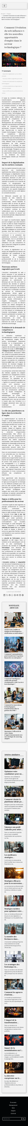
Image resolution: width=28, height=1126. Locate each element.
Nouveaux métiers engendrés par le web (12, 78)
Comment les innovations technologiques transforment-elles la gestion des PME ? (13, 707)
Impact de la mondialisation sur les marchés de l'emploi (13, 1050)
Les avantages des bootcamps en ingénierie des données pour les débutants (14, 968)
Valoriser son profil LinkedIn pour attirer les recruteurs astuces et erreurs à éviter (13, 831)
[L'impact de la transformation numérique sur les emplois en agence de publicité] (14, 1012)
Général (13, 1113)
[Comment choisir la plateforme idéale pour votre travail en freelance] (14, 791)
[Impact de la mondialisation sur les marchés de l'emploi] (14, 1040)
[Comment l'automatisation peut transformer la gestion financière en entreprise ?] (14, 644)
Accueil (3, 14)
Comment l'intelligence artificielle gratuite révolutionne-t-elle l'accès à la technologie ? (13, 681)
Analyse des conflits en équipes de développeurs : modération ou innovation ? (13, 631)
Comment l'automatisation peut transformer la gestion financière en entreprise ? (13, 656)
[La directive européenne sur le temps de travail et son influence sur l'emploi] (14, 1068)
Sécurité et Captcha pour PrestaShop (13, 233)
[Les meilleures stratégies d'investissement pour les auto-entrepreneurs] (14, 847)
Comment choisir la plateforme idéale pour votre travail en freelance (13, 803)
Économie (13, 1102)
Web (13, 1108)
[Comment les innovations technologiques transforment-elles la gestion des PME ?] (14, 695)
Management (13, 1105)
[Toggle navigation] (4, 5)
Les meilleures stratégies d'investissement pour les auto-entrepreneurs (13, 858)
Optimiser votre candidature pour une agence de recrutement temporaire (14, 775)
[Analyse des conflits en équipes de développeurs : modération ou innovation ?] (14, 620)
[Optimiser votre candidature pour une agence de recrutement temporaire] (14, 763)
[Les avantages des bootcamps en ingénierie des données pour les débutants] (14, 956)
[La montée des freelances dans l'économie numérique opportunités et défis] (14, 928)
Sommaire (7, 71)
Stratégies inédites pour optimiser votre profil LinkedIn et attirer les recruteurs (13, 912)
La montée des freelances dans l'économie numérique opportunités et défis (13, 940)
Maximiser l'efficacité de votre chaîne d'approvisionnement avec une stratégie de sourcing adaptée (13, 735)
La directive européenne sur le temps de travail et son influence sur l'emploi (13, 1079)
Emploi (9, 14)
